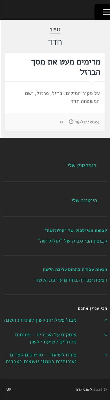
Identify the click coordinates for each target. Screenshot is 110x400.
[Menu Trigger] (102, 12)
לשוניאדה (84, 389)
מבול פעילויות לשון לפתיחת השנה (40, 320)
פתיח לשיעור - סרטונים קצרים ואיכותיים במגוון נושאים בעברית (41, 358)
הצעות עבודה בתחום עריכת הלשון (75, 269)
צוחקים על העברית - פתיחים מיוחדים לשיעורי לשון (45, 338)
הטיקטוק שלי (81, 165)
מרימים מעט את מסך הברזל (65, 67)
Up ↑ (7, 389)
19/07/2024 (87, 122)
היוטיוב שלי (84, 200)
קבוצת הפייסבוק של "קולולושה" (76, 230)
